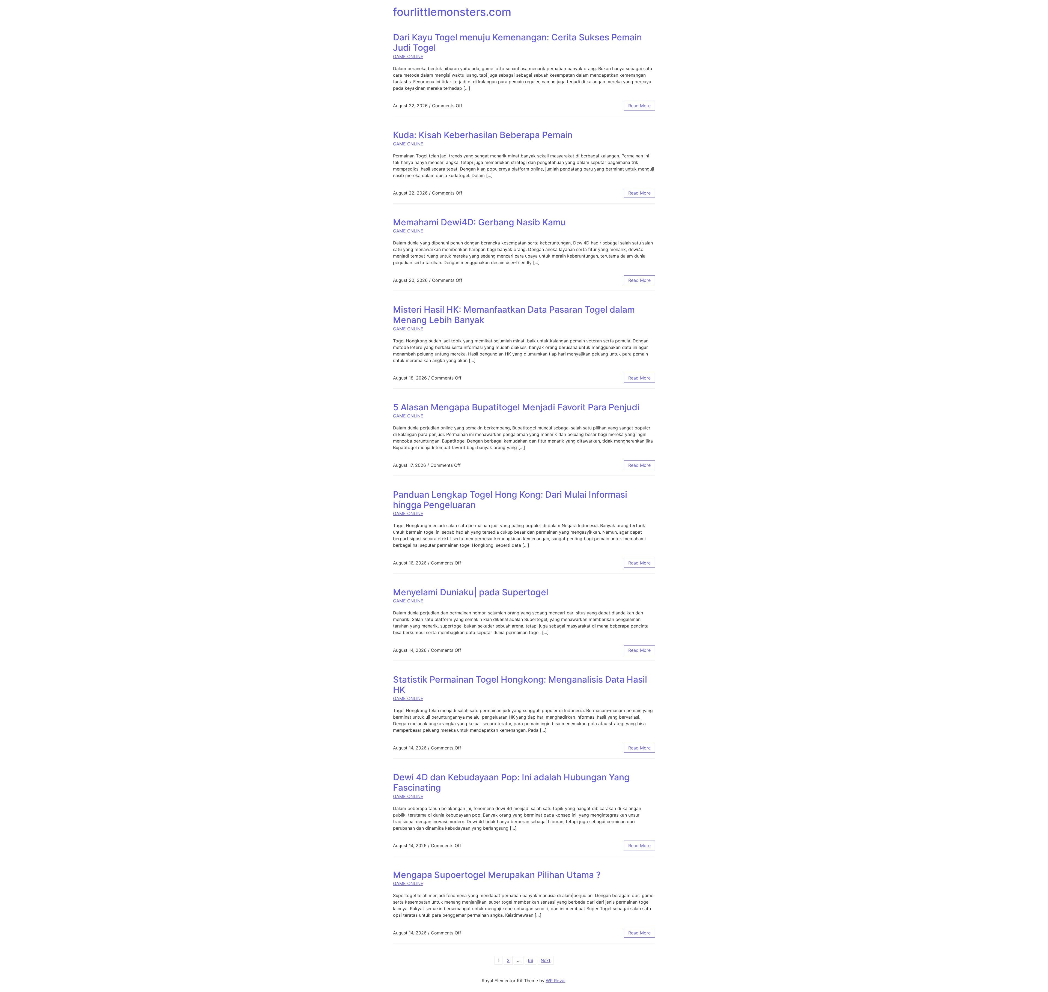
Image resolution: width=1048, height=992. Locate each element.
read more (639, 105)
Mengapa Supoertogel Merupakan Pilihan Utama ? (497, 875)
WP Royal (555, 980)
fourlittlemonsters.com (452, 12)
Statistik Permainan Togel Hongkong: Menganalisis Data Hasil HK (520, 684)
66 (530, 960)
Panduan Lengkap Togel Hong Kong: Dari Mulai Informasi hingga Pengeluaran (510, 499)
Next (545, 960)
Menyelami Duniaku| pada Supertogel (470, 592)
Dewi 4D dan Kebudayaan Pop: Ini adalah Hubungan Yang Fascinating (511, 782)
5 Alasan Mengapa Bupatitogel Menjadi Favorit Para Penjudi (516, 407)
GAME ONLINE (408, 56)
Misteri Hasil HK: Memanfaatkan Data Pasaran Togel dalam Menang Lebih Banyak (514, 314)
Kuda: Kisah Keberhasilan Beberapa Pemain (483, 135)
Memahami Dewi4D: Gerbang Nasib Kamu (479, 222)
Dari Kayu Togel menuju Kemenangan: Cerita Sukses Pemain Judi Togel (517, 42)
